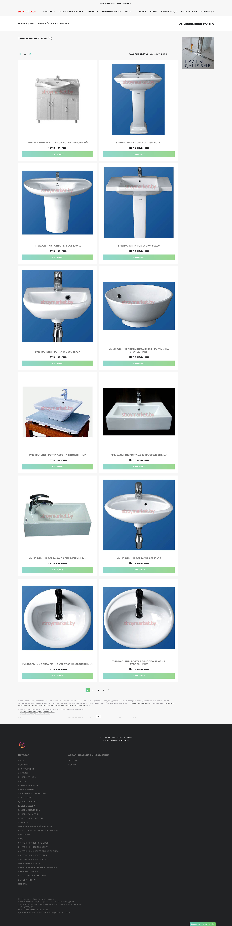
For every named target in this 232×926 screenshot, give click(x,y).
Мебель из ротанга (29, 863)
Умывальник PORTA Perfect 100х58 (57, 245)
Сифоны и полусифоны (32, 793)
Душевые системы (29, 814)
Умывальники (38, 23)
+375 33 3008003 (125, 3)
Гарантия (73, 761)
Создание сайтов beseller (202, 924)
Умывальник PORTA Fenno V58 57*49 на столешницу (139, 662)
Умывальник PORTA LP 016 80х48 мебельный (57, 142)
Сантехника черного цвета (34, 843)
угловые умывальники (140, 703)
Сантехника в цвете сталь (33, 855)
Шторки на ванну (28, 785)
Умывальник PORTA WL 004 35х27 (57, 351)
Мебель (22, 884)
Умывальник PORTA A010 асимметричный (58, 558)
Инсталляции (26, 769)
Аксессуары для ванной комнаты (38, 830)
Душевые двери (27, 806)
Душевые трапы (27, 777)
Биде (21, 839)
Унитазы (23, 773)
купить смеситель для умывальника (37, 712)
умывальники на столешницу (46, 705)
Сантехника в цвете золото (34, 859)
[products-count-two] (20, 54)
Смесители (24, 798)
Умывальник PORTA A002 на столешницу (57, 455)
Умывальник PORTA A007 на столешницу (138, 455)
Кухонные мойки (28, 872)
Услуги (72, 765)
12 (30, 53)
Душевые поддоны (29, 810)
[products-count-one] (25, 54)
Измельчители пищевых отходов (38, 867)
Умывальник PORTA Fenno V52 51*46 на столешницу (57, 664)
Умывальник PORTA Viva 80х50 (139, 245)
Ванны (22, 781)
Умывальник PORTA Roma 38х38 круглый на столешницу (139, 350)
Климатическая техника (32, 876)
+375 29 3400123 (107, 3)
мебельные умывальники (73, 705)
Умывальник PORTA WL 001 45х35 (139, 558)
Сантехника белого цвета (33, 847)
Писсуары (24, 835)
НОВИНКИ (23, 765)
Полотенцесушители (30, 818)
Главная (23, 23)
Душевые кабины (28, 802)
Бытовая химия (27, 880)
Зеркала (23, 822)
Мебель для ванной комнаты (35, 826)
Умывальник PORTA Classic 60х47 (139, 142)
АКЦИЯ (22, 761)
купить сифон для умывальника (35, 714)
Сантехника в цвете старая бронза (38, 851)
